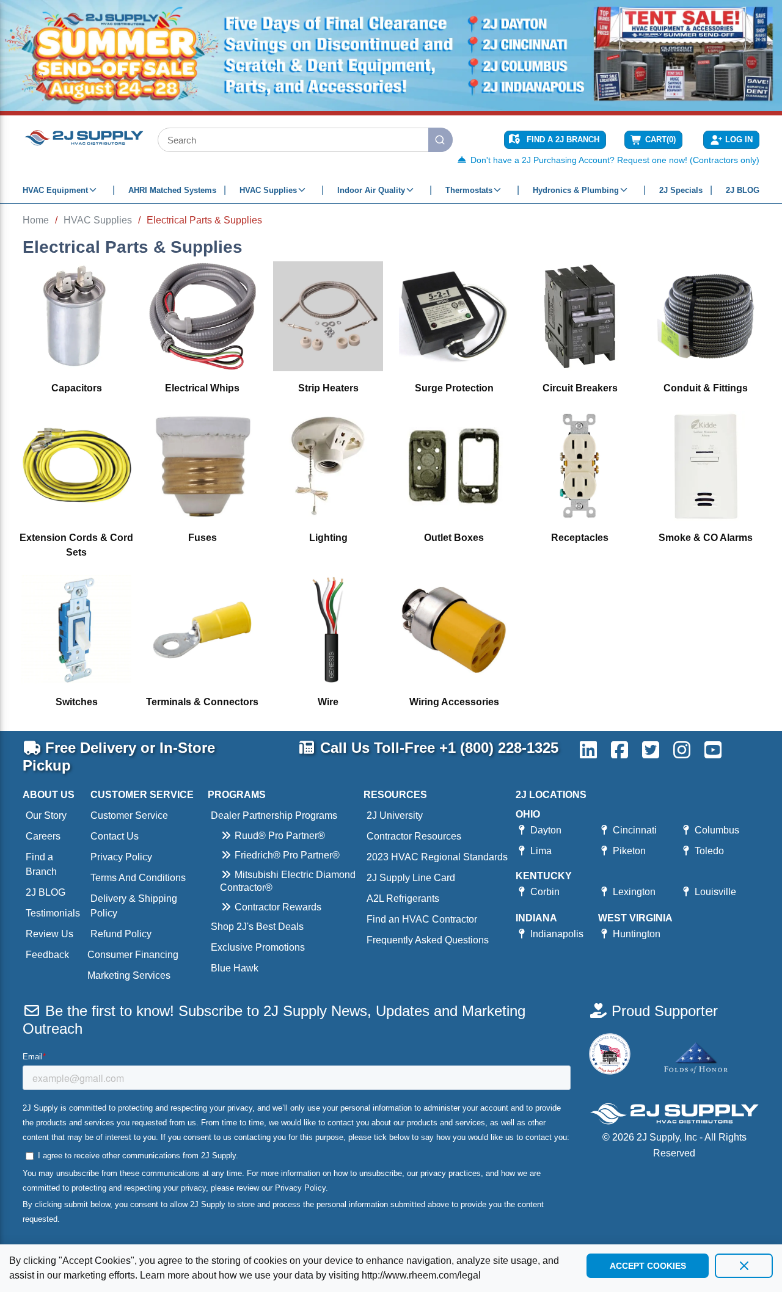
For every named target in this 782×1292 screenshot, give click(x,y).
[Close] (744, 1266)
